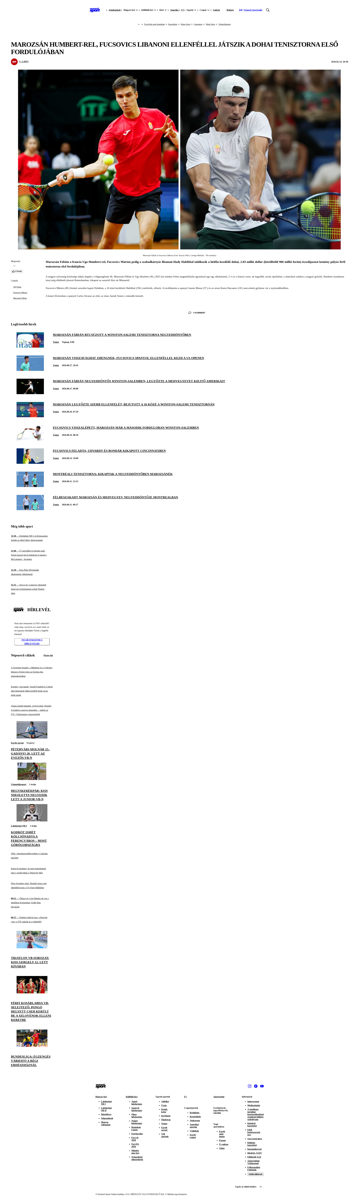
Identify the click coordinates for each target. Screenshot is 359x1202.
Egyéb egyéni (17, 743)
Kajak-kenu (164, 1110)
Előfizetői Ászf (254, 1157)
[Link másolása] (14, 265)
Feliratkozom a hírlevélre (32, 642)
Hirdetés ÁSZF (254, 1153)
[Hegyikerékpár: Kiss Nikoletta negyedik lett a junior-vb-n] (32, 779)
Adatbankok (115, 10)
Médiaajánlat (253, 1105)
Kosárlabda (195, 1116)
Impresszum (253, 1101)
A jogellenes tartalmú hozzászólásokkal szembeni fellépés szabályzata (255, 1114)
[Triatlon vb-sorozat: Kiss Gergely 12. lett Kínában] (32, 947)
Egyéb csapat (193, 1136)
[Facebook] (255, 1086)
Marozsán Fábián (20, 298)
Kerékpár (166, 1116)
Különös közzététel (252, 1143)
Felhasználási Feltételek (253, 1168)
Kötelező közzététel (252, 1124)
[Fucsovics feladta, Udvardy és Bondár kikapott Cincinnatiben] (30, 463)
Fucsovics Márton (20, 293)
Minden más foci (135, 1151)
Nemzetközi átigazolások (137, 1158)
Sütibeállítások (255, 1174)
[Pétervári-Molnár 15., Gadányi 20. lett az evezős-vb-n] (32, 738)
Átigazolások (107, 1118)
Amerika (174, 10)
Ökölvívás (166, 1119)
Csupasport (198, 24)
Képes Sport (185, 24)
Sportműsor (172, 24)
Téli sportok (165, 1135)
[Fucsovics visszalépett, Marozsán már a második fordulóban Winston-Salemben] (30, 440)
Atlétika (165, 1101)
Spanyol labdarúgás (136, 1109)
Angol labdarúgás (136, 1102)
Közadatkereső (254, 1149)
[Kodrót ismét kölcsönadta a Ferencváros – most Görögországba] (32, 821)
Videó (222, 1148)
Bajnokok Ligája (136, 1128)
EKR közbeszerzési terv (253, 1132)
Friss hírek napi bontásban (154, 24)
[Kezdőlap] (94, 10)
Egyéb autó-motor (222, 1134)
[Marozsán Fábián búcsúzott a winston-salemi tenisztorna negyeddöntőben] (30, 347)
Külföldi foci (131, 1097)
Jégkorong (195, 1120)
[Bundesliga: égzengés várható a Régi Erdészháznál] (32, 1046)
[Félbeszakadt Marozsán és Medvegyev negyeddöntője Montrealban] (30, 509)
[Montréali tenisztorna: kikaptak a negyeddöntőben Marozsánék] (30, 486)
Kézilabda (194, 1112)
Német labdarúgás (136, 1122)
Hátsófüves (106, 1114)
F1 (182, 10)
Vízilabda (194, 1131)
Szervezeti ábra (254, 1139)
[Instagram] (249, 1086)
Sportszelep (218, 1097)
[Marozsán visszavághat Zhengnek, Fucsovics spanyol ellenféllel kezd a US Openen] (30, 370)
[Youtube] (262, 1086)
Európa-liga (137, 1134)
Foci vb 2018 (134, 1138)
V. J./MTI (23, 61)
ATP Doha (17, 287)
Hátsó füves (210, 24)
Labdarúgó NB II (106, 1109)
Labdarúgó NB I (19, 826)
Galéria (216, 10)
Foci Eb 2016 (135, 1145)
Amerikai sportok (194, 1125)
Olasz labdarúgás (136, 1115)
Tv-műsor (223, 1144)
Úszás (164, 1105)
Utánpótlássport (224, 24)
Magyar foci (101, 1097)
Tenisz (56, 342)
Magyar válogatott (105, 1123)
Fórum (222, 1140)
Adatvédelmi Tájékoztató (253, 1162)
